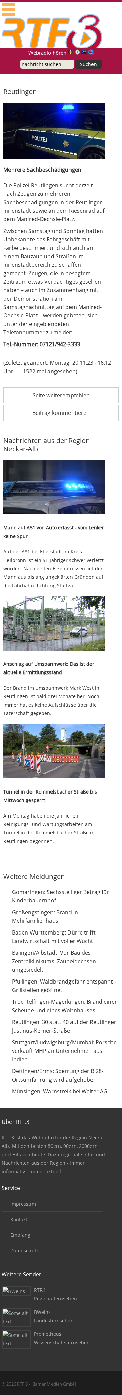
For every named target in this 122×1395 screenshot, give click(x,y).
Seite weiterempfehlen (61, 395)
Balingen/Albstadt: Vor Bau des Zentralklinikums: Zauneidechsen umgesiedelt (54, 961)
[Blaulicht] (54, 488)
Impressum (23, 1204)
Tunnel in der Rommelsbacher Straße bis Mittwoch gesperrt (50, 795)
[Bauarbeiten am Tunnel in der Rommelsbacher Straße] (54, 752)
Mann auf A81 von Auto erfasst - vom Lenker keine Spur (53, 531)
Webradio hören (47, 52)
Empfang (20, 1235)
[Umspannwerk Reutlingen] (54, 624)
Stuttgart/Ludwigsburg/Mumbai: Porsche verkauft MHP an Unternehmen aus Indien (64, 1051)
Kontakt (18, 1219)
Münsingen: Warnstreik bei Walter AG (59, 1091)
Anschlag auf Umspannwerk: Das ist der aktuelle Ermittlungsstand (48, 668)
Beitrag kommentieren (61, 413)
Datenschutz (24, 1250)
